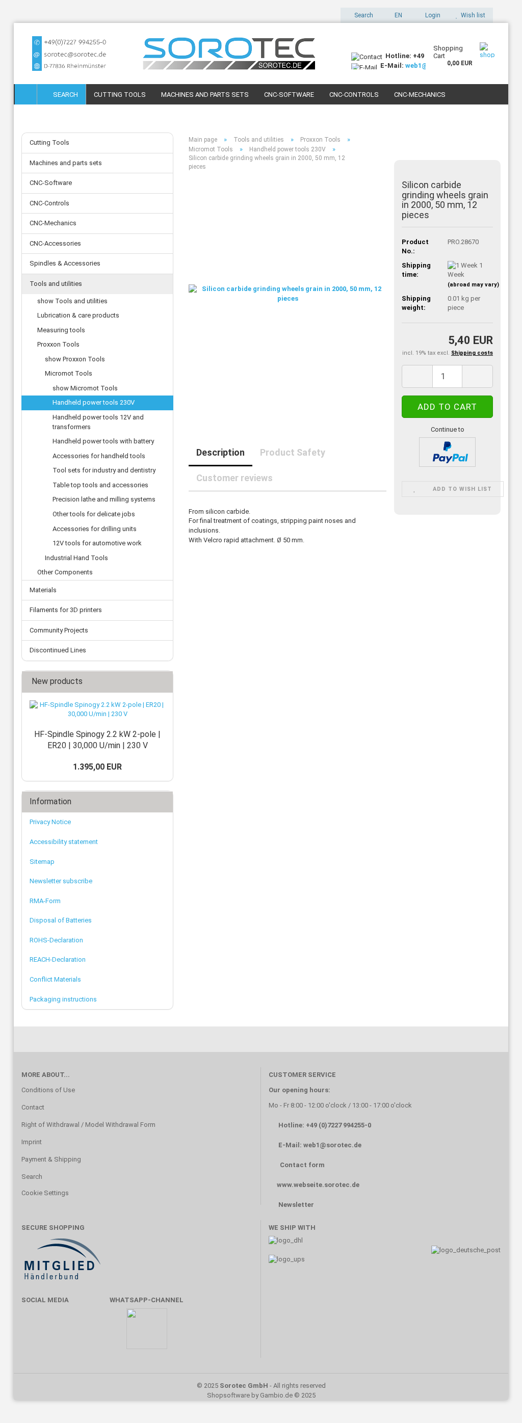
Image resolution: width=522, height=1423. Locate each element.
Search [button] (363, 15)
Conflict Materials (55, 979)
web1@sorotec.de (332, 1145)
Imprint (31, 1142)
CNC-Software (289, 94)
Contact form (302, 1165)
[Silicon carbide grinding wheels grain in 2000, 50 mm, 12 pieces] (287, 293)
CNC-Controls (354, 94)
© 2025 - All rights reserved (261, 1385)
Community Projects (59, 630)
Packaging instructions (63, 999)
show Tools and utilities (72, 301)
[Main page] (26, 94)
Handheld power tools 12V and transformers (98, 422)
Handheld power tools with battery (103, 441)
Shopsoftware (228, 1395)
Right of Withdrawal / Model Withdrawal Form (88, 1124)
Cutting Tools (120, 94)
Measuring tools (61, 330)
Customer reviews (234, 477)
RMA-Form (45, 901)
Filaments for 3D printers (66, 610)
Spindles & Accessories (65, 263)
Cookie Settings (45, 1193)
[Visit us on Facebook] (34, 1333)
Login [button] (431, 15)
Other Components (65, 572)
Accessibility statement (64, 842)
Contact (32, 1107)
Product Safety (292, 452)
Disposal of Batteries (61, 920)
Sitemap (42, 861)
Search (64, 94)
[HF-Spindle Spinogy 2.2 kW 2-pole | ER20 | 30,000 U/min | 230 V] (97, 709)
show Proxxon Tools (75, 359)
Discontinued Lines (58, 650)
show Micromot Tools (85, 388)
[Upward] (494, 1400)
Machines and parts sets (205, 94)
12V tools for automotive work (97, 543)
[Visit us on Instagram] (94, 1333)
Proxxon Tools (58, 344)
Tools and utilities (56, 283)
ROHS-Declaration (56, 940)
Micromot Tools (68, 373)
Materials (43, 590)
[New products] (162, 682)
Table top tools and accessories (100, 485)
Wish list (471, 15)
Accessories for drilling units (95, 529)
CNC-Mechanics (420, 94)
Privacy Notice (50, 822)
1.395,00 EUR (97, 767)
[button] (395, 15)
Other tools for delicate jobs (94, 514)
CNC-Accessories (55, 243)
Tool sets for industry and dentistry (104, 470)
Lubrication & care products (78, 315)
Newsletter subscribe (61, 881)
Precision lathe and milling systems (104, 499)
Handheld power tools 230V (94, 402)
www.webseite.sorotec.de (318, 1185)
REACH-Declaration (58, 959)
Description (220, 452)
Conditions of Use (48, 1090)
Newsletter (296, 1204)
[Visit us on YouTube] (64, 1333)
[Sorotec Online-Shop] (178, 53)
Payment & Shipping (51, 1159)
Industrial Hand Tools (76, 558)
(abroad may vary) (473, 284)
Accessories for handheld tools (99, 456)
